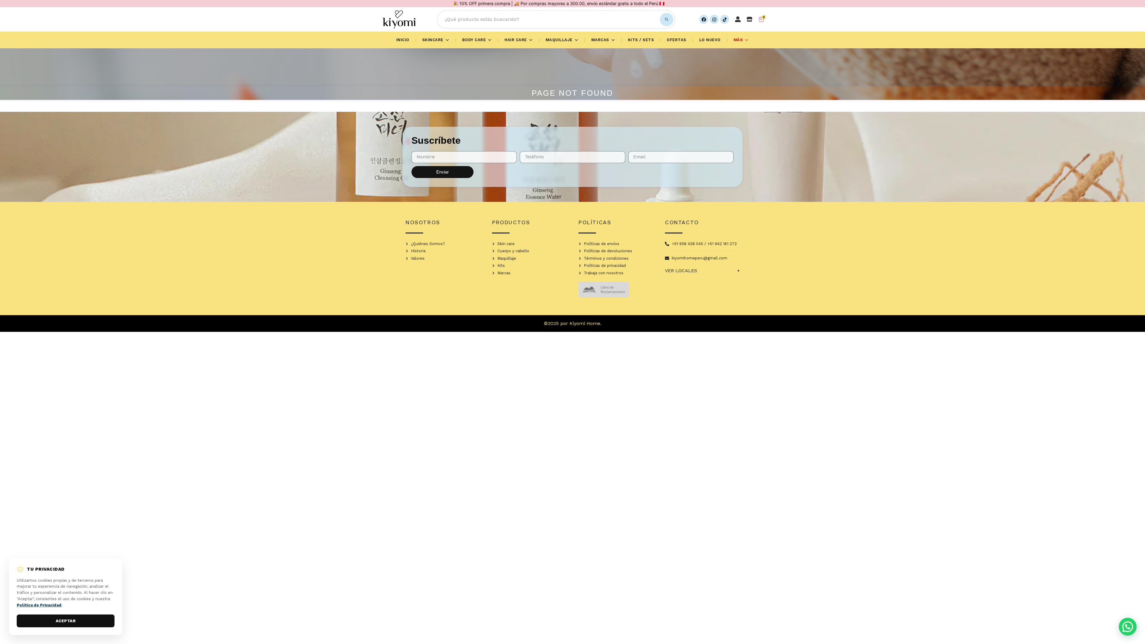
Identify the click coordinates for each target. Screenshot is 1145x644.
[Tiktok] (724, 19)
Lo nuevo (710, 40)
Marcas (600, 40)
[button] (1128, 627)
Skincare (432, 40)
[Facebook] (703, 19)
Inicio (402, 40)
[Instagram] (714, 19)
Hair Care (516, 40)
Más (738, 40)
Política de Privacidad (39, 605)
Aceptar (66, 621)
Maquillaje (559, 40)
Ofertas (676, 40)
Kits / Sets (641, 40)
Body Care (474, 40)
